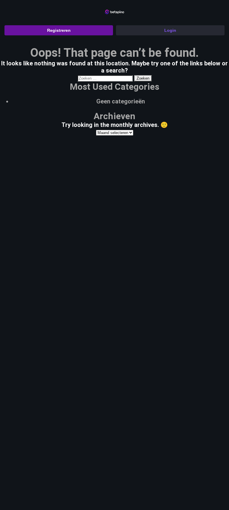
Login (170, 30)
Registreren (59, 30)
